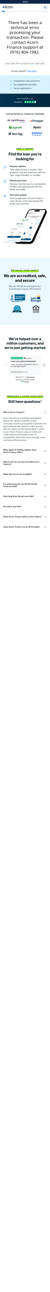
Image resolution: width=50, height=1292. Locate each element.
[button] (25, 412)
